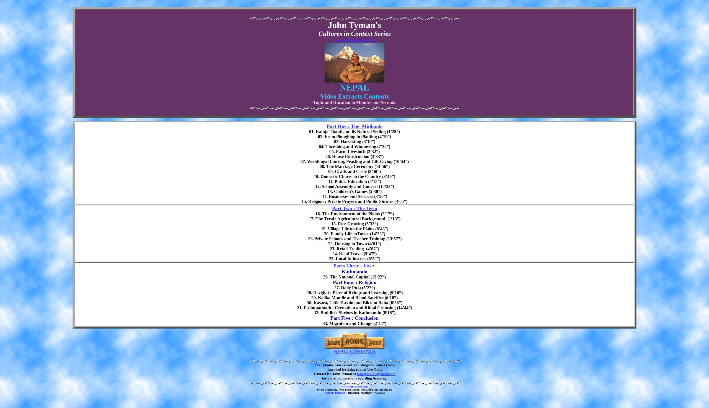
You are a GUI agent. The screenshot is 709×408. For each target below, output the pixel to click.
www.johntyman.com (355, 40)
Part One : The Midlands (354, 126)
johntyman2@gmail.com (376, 374)
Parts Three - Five (353, 265)
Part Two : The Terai (354, 208)
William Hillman (335, 392)
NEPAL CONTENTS (354, 351)
